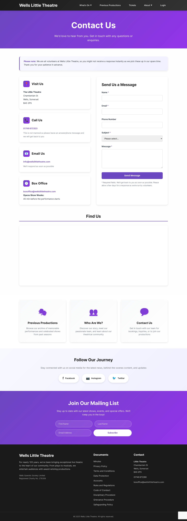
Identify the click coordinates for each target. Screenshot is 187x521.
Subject (105, 132)
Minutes (97, 461)
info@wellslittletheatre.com (36, 161)
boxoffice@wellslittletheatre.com (39, 191)
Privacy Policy (100, 466)
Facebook (69, 378)
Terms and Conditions (104, 471)
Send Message (132, 175)
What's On (86, 5)
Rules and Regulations (104, 485)
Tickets (132, 5)
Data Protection (101, 476)
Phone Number (109, 119)
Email (104, 105)
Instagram (93, 378)
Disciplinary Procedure (104, 495)
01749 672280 (140, 477)
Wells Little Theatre (38, 5)
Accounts (98, 480)
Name (104, 92)
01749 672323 (30, 128)
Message (106, 146)
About (148, 5)
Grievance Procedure (104, 499)
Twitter (118, 378)
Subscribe (113, 433)
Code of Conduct (102, 490)
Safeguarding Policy (103, 504)
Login (163, 5)
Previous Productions (110, 5)
